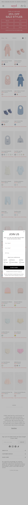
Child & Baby (14, 262)
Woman (13, 260)
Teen (7, 262)
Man (22, 260)
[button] (24, 231)
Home (22, 262)
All (6, 260)
